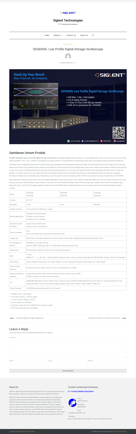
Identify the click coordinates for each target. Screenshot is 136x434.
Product (57, 35)
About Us (84, 35)
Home (47, 35)
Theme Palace (122, 431)
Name (11, 361)
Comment (13, 337)
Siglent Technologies (68, 20)
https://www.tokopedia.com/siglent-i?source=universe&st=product (90, 419)
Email (50, 361)
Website (90, 361)
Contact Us (71, 35)
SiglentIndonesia (67, 62)
